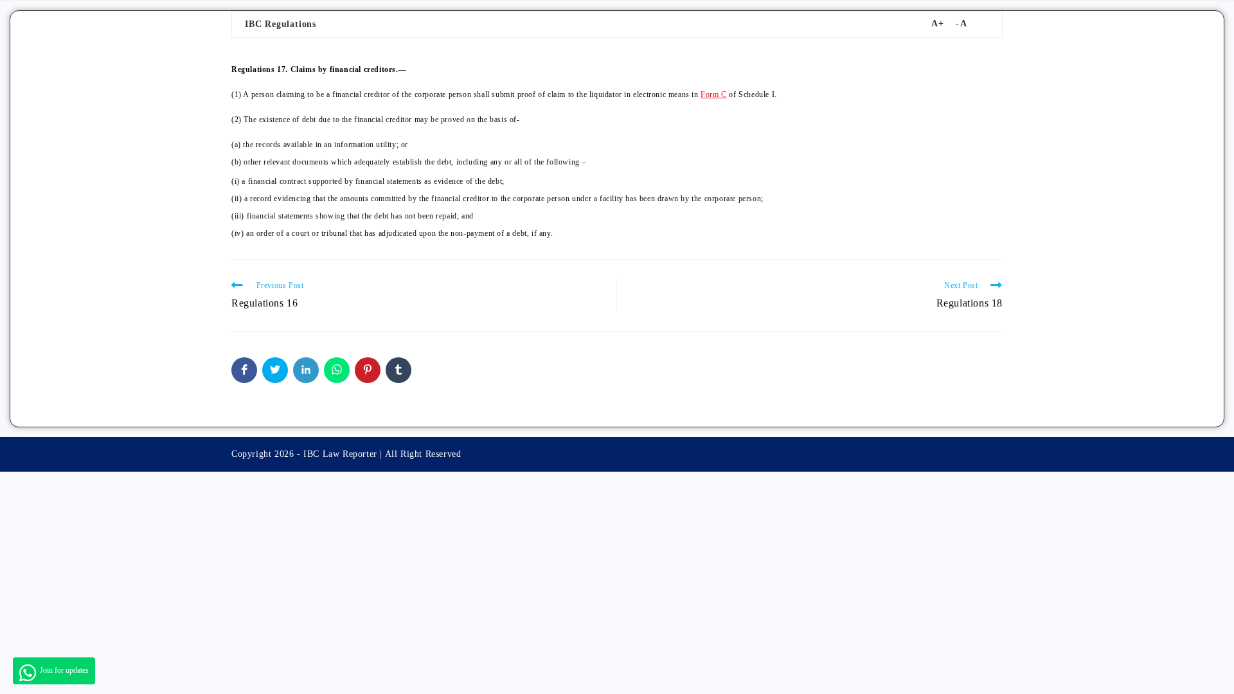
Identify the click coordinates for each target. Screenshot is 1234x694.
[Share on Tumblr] (398, 370)
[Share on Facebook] (244, 370)
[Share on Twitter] (275, 370)
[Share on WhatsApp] (337, 370)
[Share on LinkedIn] (306, 370)
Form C (714, 94)
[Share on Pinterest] (367, 370)
